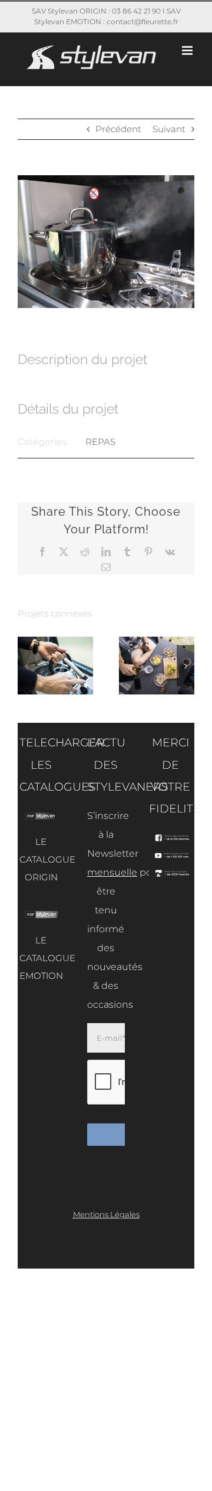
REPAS (100, 441)
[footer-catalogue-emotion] (41, 914)
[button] (26, 665)
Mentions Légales (106, 1214)
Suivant (169, 129)
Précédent (118, 129)
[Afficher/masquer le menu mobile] (188, 50)
